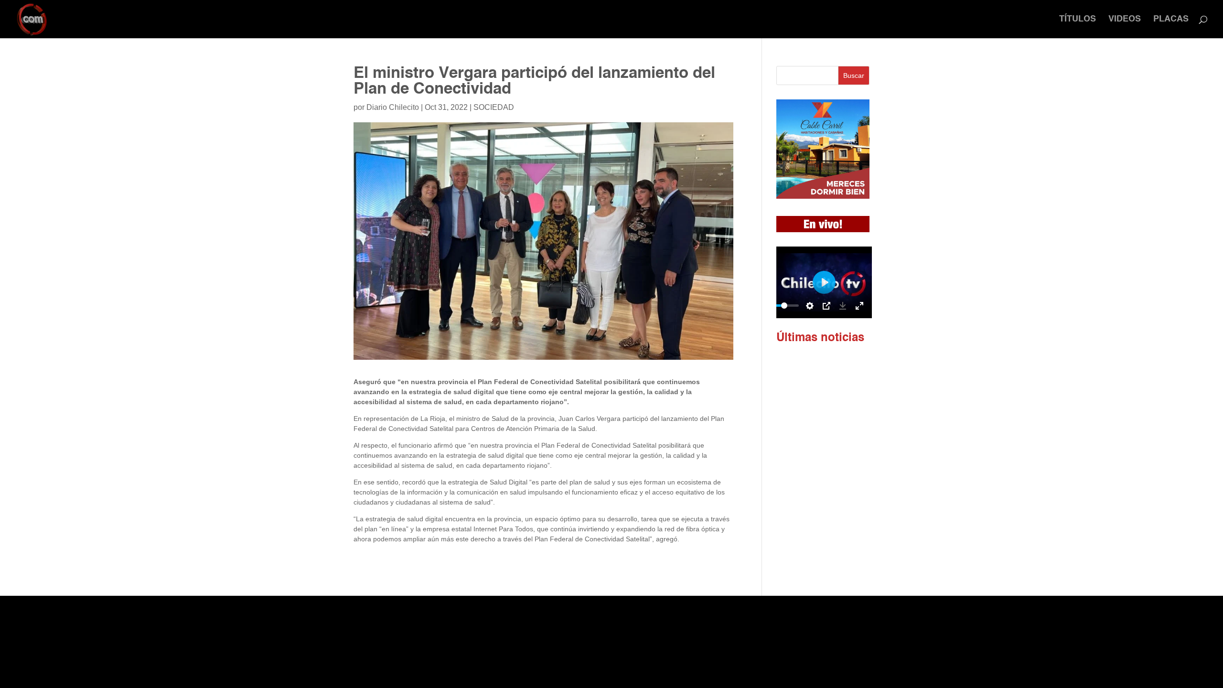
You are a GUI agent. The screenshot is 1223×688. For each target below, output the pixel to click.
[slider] (784, 305)
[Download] (842, 305)
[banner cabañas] (822, 196)
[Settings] (809, 305)
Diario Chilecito (392, 107)
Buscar (853, 75)
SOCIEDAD (493, 107)
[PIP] (826, 305)
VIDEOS (1124, 19)
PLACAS (1171, 19)
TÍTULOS (1077, 19)
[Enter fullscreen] (859, 305)
